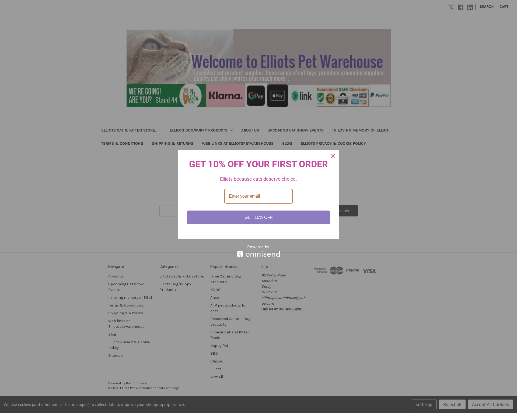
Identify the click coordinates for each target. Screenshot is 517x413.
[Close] (332, 156)
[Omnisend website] (258, 251)
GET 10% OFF (258, 217)
